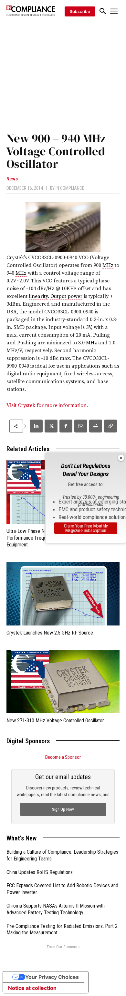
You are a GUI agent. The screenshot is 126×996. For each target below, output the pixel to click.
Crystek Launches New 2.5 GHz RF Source (49, 633)
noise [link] (12, 288)
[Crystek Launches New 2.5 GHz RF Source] (63, 593)
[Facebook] (65, 426)
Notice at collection (32, 988)
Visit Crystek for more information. (47, 405)
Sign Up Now (63, 809)
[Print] (95, 426)
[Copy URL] (110, 426)
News (12, 179)
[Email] (80, 426)
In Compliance (70, 188)
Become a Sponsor (63, 757)
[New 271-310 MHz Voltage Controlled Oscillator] (63, 681)
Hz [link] (51, 288)
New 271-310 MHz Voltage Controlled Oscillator (55, 720)
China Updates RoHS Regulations (39, 872)
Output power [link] (66, 296)
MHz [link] (107, 265)
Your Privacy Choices (52, 977)
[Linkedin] (36, 426)
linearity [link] (38, 296)
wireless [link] (86, 374)
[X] (51, 426)
